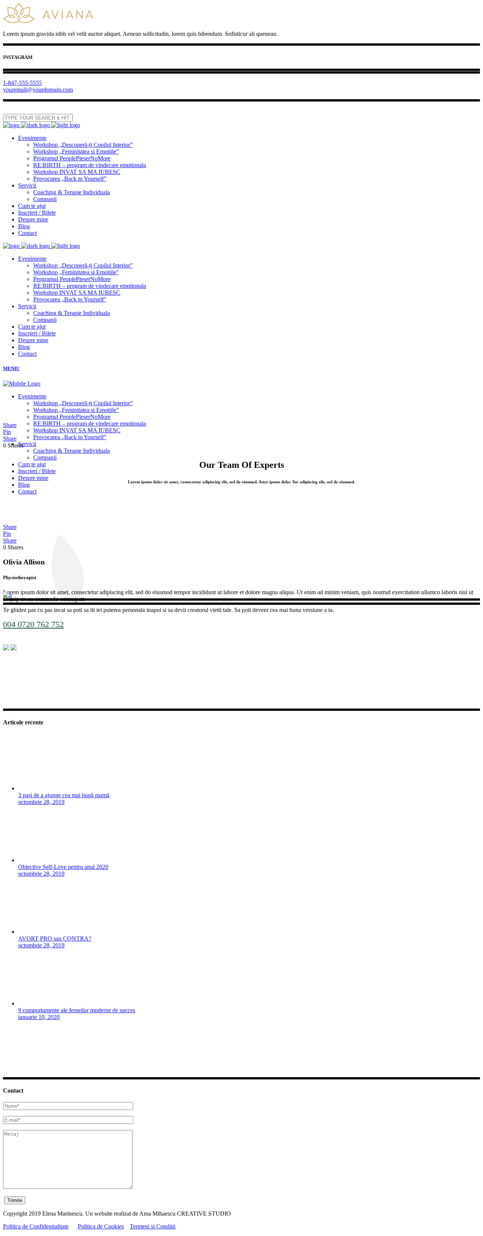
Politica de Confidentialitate (36, 1226)
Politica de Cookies (101, 1226)
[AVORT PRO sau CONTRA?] (46, 932)
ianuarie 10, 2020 (39, 1017)
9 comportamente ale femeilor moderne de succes (76, 1010)
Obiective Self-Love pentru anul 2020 (63, 867)
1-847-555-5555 (22, 83)
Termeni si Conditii (152, 1226)
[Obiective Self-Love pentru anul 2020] (46, 860)
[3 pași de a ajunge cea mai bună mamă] (46, 788)
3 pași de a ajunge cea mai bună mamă (63, 795)
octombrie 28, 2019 (41, 802)
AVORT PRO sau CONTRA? (54, 938)
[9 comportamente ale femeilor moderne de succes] (46, 1003)
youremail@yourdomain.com (38, 89)
